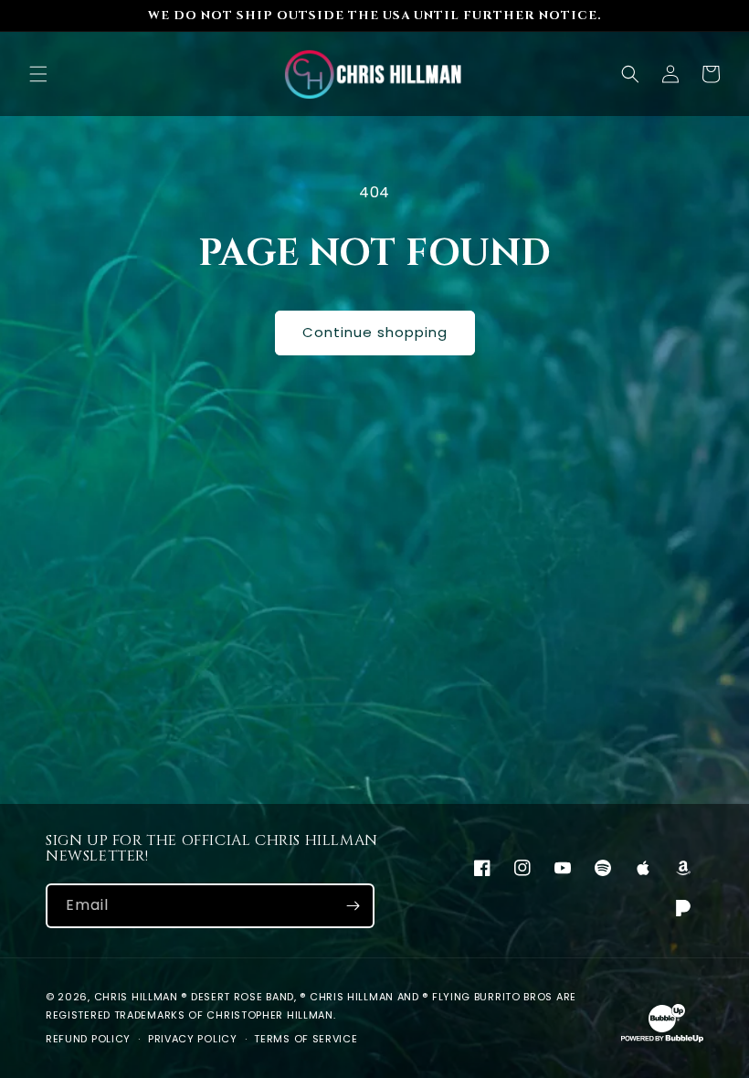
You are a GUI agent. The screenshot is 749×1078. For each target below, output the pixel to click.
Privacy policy (192, 1038)
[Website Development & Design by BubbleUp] (662, 1039)
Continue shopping (375, 332)
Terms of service (305, 1038)
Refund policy (88, 1038)
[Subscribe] (352, 905)
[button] (38, 74)
